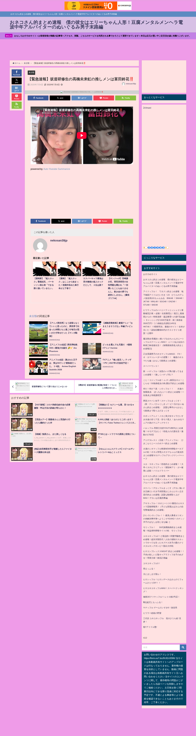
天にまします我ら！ (152, 574)
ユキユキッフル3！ (151, 563)
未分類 (31, 72)
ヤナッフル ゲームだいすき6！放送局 (160, 608)
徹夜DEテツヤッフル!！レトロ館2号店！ (161, 597)
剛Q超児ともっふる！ (153, 602)
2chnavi (147, 108)
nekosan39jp (131, 84)
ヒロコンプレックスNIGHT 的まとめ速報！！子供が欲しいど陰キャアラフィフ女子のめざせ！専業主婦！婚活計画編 (163, 554)
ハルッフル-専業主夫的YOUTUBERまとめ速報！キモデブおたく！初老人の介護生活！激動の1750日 (163, 431)
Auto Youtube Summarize (56, 169)
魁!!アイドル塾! (150, 627)
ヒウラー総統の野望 (152, 613)
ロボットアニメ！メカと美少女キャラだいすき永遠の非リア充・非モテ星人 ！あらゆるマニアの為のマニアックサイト (163, 419)
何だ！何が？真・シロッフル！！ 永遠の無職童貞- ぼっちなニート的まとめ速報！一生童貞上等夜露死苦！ (163, 392)
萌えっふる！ (149, 569)
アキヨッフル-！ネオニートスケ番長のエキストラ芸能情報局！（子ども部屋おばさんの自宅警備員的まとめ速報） (163, 506)
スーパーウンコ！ (151, 366)
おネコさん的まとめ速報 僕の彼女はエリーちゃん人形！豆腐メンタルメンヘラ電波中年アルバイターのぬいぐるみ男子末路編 (163, 283)
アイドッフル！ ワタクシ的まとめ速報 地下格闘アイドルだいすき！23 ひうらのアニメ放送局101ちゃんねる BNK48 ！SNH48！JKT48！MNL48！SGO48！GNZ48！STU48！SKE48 (163, 298)
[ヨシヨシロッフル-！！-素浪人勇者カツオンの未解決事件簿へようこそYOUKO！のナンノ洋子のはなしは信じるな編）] (164, 518)
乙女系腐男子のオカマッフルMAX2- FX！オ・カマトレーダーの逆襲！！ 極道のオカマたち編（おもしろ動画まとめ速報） (163, 357)
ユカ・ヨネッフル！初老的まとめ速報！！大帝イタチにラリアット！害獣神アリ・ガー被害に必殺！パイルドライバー (163, 467)
